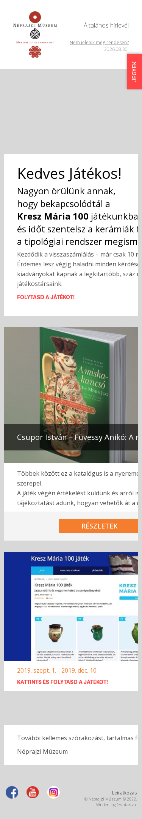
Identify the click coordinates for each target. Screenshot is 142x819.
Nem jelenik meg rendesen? (99, 42)
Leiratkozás (124, 793)
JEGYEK (134, 71)
